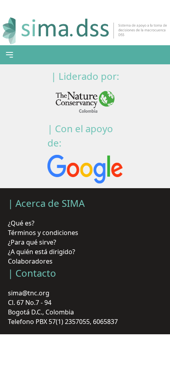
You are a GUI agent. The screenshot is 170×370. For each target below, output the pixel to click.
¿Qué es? (21, 223)
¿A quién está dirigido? (41, 251)
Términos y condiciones (43, 232)
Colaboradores (30, 261)
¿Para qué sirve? (32, 242)
